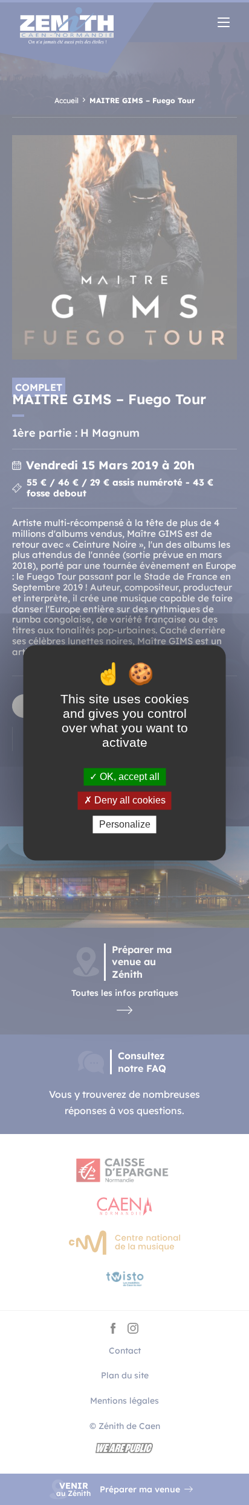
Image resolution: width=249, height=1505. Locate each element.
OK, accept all (128, 777)
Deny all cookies (129, 801)
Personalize (124, 824)
